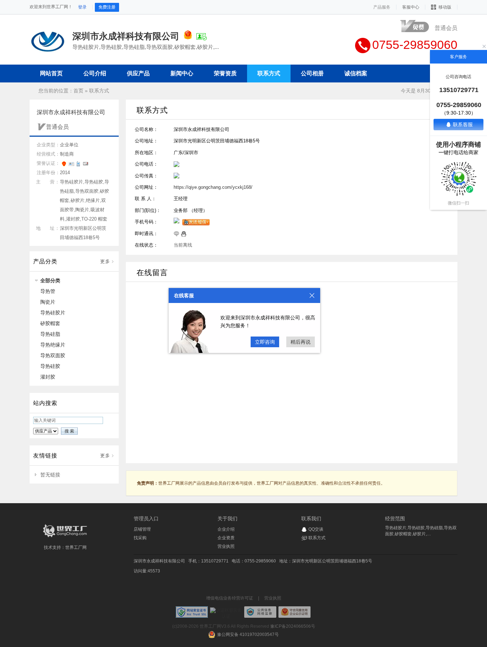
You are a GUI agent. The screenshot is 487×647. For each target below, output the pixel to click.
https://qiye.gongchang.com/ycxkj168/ (213, 187)
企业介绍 (226, 529)
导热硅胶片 (52, 312)
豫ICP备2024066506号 (292, 626)
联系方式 (99, 90)
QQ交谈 (315, 529)
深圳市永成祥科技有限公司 (159, 560)
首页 (78, 90)
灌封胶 (47, 377)
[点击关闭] (312, 295)
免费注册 (107, 7)
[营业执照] (187, 36)
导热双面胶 (52, 355)
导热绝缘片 (52, 345)
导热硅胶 (50, 366)
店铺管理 (142, 529)
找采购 (140, 537)
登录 (82, 7)
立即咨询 (265, 342)
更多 (105, 261)
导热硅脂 (50, 334)
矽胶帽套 (50, 323)
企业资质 (226, 537)
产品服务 (381, 7)
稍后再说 (301, 342)
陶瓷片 (47, 302)
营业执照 (226, 546)
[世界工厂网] (65, 537)
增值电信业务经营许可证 (229, 598)
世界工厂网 (76, 547)
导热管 (47, 291)
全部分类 (50, 280)
